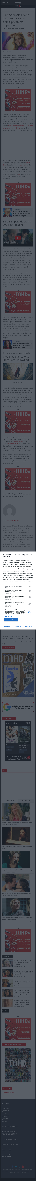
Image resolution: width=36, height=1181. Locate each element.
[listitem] (18, 586)
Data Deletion (8, 626)
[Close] (32, 555)
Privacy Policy (28, 626)
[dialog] (18, 590)
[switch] (29, 591)
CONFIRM (11, 620)
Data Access (18, 626)
